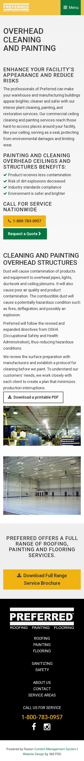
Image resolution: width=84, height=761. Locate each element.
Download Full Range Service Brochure (44, 579)
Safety (42, 669)
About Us (42, 682)
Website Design (33, 754)
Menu (73, 7)
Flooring (42, 651)
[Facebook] (35, 728)
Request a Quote (23, 233)
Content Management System (55, 749)
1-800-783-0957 (26, 221)
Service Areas (42, 695)
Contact (42, 689)
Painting (42, 644)
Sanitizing (42, 663)
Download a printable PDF (36, 397)
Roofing (42, 638)
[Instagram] (48, 728)
